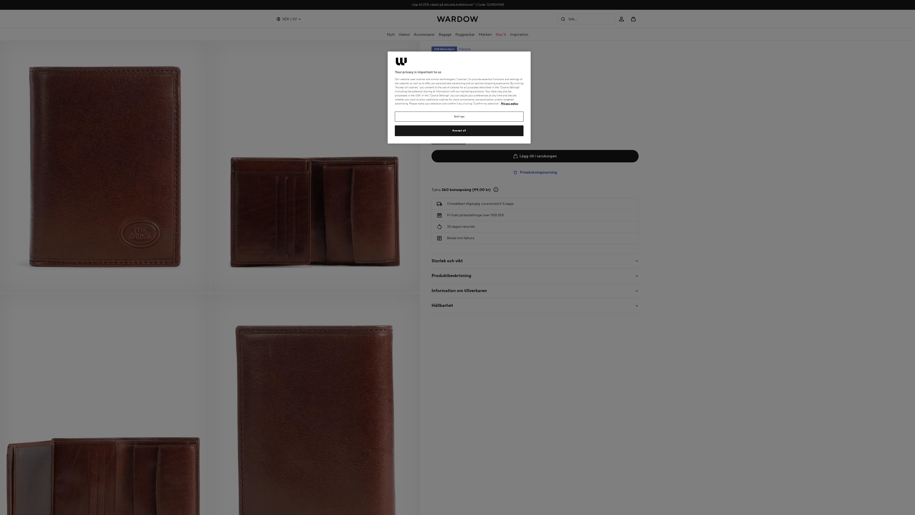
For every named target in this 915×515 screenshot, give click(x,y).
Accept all (459, 130)
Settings (459, 116)
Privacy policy (509, 103)
